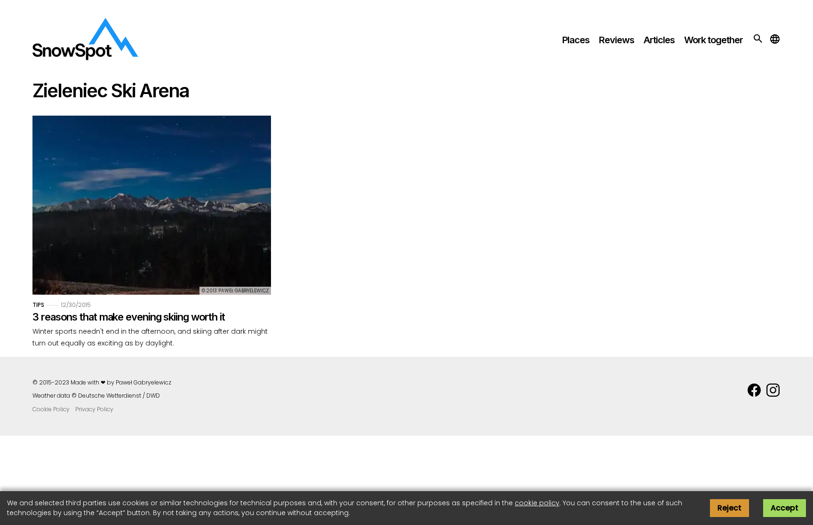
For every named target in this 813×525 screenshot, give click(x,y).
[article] (151, 232)
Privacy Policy (94, 409)
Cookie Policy (51, 409)
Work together (713, 40)
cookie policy (537, 503)
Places (576, 40)
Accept (784, 507)
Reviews (616, 40)
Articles (659, 40)
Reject (729, 507)
